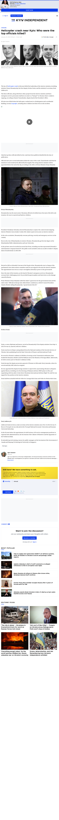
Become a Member (16, 15)
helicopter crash (13, 86)
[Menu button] (57, 15)
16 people (14, 103)
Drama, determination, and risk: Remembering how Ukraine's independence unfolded (41, 653)
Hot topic (4, 446)
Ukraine (3, 27)
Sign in (34, 542)
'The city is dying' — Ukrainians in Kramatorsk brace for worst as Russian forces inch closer (13, 627)
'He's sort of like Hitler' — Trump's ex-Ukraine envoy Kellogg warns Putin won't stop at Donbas (42, 627)
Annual (16, 481)
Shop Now (29, 10)
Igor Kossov (6, 41)
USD (53, 481)
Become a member (29, 538)
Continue (8, 492)
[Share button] (56, 37)
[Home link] (29, 20)
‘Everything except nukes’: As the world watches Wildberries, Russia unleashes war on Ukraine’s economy (14, 653)
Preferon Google (48, 37)
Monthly (7, 481)
